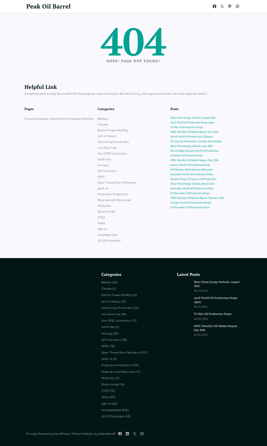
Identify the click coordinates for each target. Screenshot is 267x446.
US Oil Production (109, 240)
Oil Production (107, 171)
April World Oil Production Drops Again (192, 122)
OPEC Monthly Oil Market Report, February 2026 (197, 198)
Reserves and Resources (114, 200)
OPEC (101, 176)
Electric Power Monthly (113, 130)
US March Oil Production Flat (186, 155)
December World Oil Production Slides (191, 174)
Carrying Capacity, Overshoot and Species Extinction (59, 118)
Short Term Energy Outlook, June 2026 (191, 146)
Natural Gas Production (113, 142)
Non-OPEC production (112, 153)
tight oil (102, 229)
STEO (101, 217)
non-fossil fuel (107, 147)
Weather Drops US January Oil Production (193, 179)
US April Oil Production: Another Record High (196, 141)
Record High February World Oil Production (194, 150)
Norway (103, 165)
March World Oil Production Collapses (191, 136)
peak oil (103, 188)
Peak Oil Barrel (48, 6)
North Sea (104, 159)
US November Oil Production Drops (190, 207)
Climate (103, 124)
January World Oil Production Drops (190, 165)
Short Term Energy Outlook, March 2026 (192, 183)
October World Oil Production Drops (190, 202)
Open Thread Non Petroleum (117, 182)
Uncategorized (107, 235)
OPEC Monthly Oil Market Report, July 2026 (194, 131)
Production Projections (113, 194)
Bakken (103, 118)
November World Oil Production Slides (191, 188)
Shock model (106, 211)
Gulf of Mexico (107, 136)
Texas (101, 223)
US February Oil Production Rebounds (191, 169)
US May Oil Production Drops (186, 127)
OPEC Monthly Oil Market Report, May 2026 (194, 160)
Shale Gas (104, 205)
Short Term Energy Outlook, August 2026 (192, 117)
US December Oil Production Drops (190, 193)
